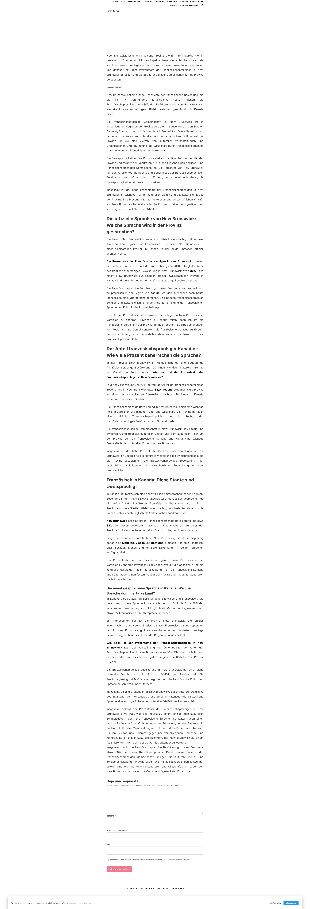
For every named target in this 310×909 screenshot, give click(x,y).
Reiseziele (172, 1)
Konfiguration (275, 903)
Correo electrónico (118, 830)
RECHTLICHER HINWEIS (173, 889)
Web (109, 844)
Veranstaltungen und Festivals (184, 5)
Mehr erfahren (85, 903)
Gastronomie (134, 1)
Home (115, 1)
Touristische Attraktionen (191, 1)
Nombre (111, 816)
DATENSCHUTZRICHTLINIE (148, 889)
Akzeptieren (291, 903)
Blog (123, 1)
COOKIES (130, 889)
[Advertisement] (155, 33)
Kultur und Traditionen (153, 1)
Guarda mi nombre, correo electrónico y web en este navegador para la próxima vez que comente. (150, 860)
